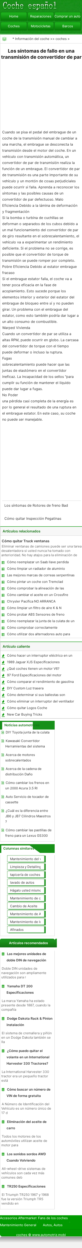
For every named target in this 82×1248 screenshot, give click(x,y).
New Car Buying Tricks (24, 714)
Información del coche (32, 39)
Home (13, 16)
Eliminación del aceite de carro (27, 1125)
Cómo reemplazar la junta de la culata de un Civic (41, 622)
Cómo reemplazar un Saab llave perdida (38, 562)
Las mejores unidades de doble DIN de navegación (26, 957)
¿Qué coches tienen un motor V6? (33, 668)
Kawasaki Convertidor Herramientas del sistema (25, 743)
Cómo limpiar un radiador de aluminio (36, 568)
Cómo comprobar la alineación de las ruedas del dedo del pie (35, 589)
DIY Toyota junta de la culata (27, 732)
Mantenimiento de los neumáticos (36, 922)
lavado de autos (22, 882)
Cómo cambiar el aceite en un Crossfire (37, 595)
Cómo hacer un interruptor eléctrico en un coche (39, 656)
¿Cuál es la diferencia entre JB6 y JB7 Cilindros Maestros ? (28, 816)
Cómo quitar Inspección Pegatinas (33, 518)
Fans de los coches (53, 1218)
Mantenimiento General (18, 1225)
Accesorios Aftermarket (18, 1218)
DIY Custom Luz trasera (25, 688)
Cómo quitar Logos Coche (27, 708)
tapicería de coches (25, 875)
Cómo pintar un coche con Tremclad (35, 582)
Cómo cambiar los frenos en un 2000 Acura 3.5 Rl (27, 785)
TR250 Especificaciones (26, 1186)
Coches (14, 26)
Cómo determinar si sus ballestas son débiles (36, 696)
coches (61, 39)
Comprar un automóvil (67, 16)
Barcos (67, 26)
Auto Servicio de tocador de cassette (27, 799)
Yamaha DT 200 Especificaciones (20, 989)
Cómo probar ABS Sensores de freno (36, 614)
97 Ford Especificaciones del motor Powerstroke (34, 676)
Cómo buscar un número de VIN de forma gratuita (29, 1092)
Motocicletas (41, 26)
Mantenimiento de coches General (36, 898)
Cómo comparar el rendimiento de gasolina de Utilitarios (40, 682)
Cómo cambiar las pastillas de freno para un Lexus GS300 (28, 833)
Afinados (17, 930)
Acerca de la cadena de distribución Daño (23, 771)
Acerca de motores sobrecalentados (20, 757)
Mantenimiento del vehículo (31, 859)
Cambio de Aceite (23, 906)
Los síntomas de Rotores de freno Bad (36, 505)
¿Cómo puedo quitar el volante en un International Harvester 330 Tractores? (28, 1057)
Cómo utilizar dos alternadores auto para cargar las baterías (38, 635)
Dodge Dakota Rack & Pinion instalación (29, 1021)
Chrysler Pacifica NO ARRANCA (31, 601)
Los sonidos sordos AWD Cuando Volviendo (26, 1157)
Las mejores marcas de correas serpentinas (41, 575)
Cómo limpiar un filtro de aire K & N (34, 608)
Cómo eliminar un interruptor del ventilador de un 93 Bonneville (40, 702)
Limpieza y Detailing (25, 867)
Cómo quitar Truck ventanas (25, 541)
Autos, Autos (53, 1225)
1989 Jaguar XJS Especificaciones (33, 662)
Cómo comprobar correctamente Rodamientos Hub (32, 628)
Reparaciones (40, 16)
